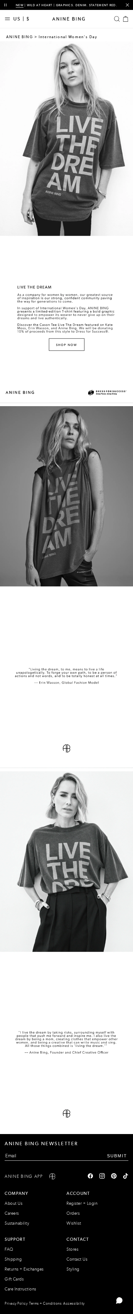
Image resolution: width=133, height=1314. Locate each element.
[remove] (127, 5)
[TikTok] (125, 1176)
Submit (117, 1155)
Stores (72, 1249)
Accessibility (74, 1303)
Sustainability (17, 1223)
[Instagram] (102, 1176)
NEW (20, 5)
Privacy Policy (16, 1303)
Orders (72, 1213)
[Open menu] (9, 19)
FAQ (9, 1249)
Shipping (13, 1259)
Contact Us (76, 1259)
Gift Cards (14, 1279)
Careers (12, 1213)
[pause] (5, 5)
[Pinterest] (114, 1176)
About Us (13, 1203)
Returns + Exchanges (24, 1269)
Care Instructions (20, 1289)
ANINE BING (19, 37)
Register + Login (81, 1203)
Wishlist (73, 1223)
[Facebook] (90, 1176)
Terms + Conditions (45, 1303)
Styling (72, 1269)
